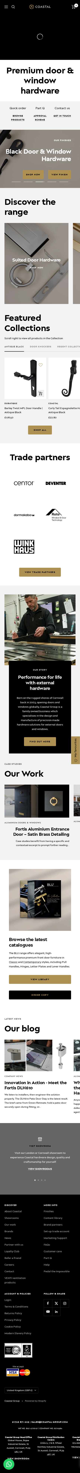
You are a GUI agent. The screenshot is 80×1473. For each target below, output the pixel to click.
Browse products (18, 118)
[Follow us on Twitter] (56, 1357)
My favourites (75, 748)
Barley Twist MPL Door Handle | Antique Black (23, 463)
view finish (46, 201)
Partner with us (13, 1298)
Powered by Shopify (35, 1454)
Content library (53, 1271)
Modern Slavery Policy (17, 1386)
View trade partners (40, 625)
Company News (13, 1129)
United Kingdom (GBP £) (20, 1443)
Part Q (48, 1311)
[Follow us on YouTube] (48, 1365)
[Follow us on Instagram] (64, 1357)
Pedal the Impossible (57, 1324)
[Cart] (74, 7)
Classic (13, 1015)
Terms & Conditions (16, 1359)
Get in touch (62, 116)
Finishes (49, 1264)
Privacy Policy (12, 1373)
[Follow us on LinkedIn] (56, 1365)
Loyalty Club (11, 1304)
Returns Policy (13, 1366)
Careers (9, 1318)
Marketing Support (55, 1291)
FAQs (47, 1298)
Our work (10, 1278)
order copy (40, 1048)
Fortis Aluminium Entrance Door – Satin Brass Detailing (41, 885)
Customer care (53, 1304)
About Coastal (13, 1264)
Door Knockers (40, 400)
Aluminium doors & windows (22, 876)
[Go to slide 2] (38, 1233)
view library (40, 1032)
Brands (8, 1284)
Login (7, 1353)
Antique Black (14, 400)
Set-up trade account (56, 1284)
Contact (9, 1324)
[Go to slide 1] (35, 1233)
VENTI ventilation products (15, 1333)
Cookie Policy (12, 1379)
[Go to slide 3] (41, 1233)
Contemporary (32, 1015)
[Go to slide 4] (45, 1233)
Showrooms (11, 1271)
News (7, 1291)
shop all (40, 483)
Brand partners (53, 1278)
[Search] (13, 7)
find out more (40, 795)
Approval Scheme (40, 118)
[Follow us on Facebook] (48, 1357)
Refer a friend (12, 1311)
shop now (19, 201)
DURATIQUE (10, 457)
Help (47, 1318)
